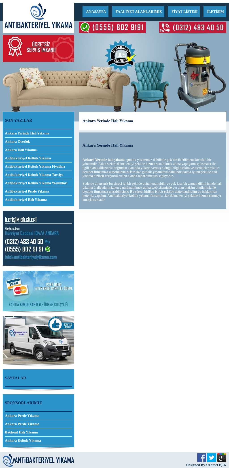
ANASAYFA (96, 11)
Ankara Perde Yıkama (22, 416)
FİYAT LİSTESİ (184, 11)
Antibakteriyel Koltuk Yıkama (28, 158)
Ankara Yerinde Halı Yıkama (27, 133)
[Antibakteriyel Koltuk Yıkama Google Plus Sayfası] (221, 461)
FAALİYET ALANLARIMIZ (139, 11)
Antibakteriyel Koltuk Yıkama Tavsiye (34, 175)
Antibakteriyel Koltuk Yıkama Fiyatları (35, 166)
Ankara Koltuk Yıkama (23, 440)
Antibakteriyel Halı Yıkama (26, 200)
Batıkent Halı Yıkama (21, 432)
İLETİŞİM (215, 11)
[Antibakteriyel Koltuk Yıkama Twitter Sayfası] (211, 461)
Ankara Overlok (17, 141)
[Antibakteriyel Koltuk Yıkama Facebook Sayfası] (201, 461)
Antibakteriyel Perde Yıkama (27, 191)
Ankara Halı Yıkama (21, 150)
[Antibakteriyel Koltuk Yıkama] (38, 32)
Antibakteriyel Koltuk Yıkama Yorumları (36, 183)
